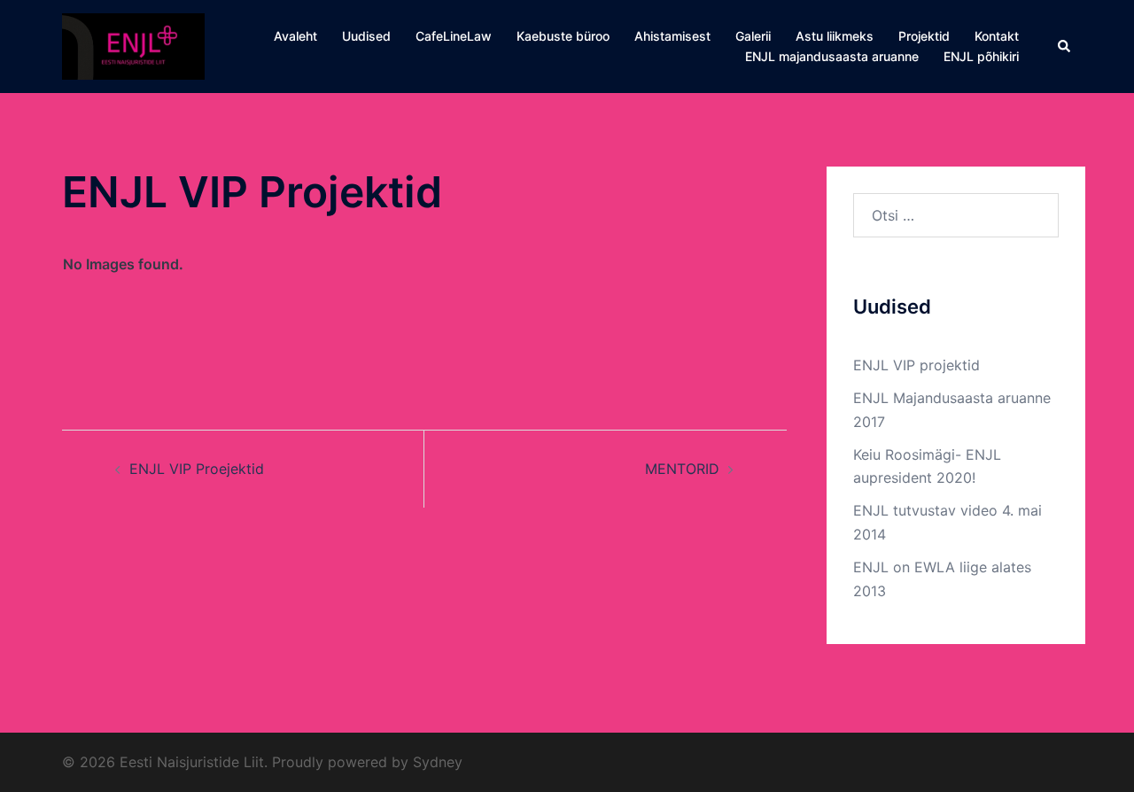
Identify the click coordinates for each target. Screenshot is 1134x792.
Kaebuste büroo (563, 35)
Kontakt (997, 35)
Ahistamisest (672, 35)
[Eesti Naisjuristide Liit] (133, 45)
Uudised (366, 35)
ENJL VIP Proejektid (196, 469)
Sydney (437, 762)
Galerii (753, 35)
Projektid (924, 35)
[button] (1065, 46)
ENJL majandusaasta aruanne (832, 56)
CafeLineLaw (454, 35)
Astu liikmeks (835, 35)
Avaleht (295, 35)
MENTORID (682, 469)
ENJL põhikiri (981, 56)
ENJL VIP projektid (916, 365)
